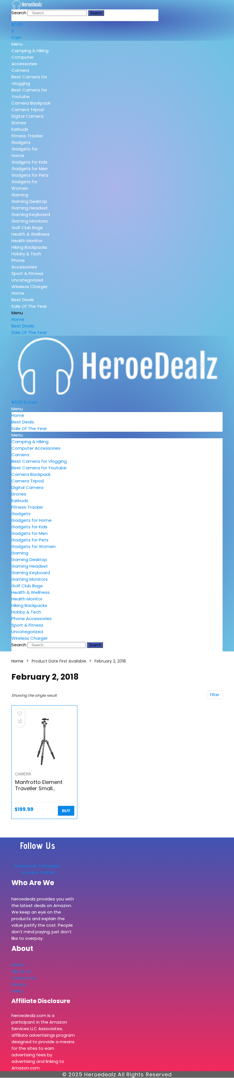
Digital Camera (27, 116)
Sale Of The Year (29, 306)
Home (17, 293)
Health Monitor (27, 241)
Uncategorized (27, 280)
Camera (20, 70)
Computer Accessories (35, 448)
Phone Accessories (31, 618)
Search (18, 13)
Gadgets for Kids (29, 162)
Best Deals (22, 300)
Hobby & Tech (26, 254)
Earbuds (19, 129)
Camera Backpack (31, 103)
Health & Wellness (30, 234)
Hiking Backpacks (29, 247)
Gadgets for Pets (30, 175)
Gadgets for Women (33, 546)
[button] (31, 44)
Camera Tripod (27, 110)
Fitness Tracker (27, 136)
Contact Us (23, 978)
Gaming (19, 195)
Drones (18, 123)
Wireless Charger (29, 287)
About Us (21, 971)
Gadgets (21, 142)
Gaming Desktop (29, 201)
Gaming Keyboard (30, 214)
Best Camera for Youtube (38, 468)
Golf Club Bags (27, 228)
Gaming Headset (29, 208)
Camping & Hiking (30, 51)
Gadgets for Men (29, 169)
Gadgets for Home (31, 520)
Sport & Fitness (27, 273)
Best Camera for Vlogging (39, 461)
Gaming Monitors (29, 221)
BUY (66, 810)
